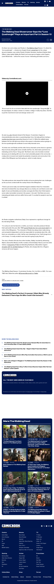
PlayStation (4, 564)
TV (28, 2)
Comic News (5, 535)
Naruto (20, 564)
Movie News (22, 535)
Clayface (21, 543)
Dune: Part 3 (22, 545)
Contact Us (6, 577)
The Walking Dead (6, 29)
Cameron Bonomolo (7, 39)
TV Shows (6, 439)
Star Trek (38, 562)
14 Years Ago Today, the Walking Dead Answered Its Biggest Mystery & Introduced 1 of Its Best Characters (39, 467)
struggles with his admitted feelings (12, 247)
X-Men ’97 (38, 541)
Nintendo (4, 560)
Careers (28, 577)
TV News (38, 535)
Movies (24, 2)
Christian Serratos (6, 280)
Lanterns (38, 545)
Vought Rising (39, 547)
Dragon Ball (22, 558)
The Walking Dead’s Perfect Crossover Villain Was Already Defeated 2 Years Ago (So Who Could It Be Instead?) (25, 294)
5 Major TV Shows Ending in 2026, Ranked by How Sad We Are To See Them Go (14, 511)
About (22, 577)
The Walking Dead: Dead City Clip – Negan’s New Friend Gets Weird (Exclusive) (25, 349)
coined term (34, 50)
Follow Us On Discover (10, 285)
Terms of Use (29, 391)
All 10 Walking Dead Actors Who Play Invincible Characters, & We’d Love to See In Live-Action (28, 355)
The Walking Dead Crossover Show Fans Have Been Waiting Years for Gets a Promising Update (39, 489)
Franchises (40, 553)
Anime (38, 2)
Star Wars (38, 560)
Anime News (22, 556)
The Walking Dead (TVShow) (17, 280)
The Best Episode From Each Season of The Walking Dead (12, 442)
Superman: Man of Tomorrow (26, 549)
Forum (26, 4)
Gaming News (5, 556)
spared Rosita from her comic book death (36, 228)
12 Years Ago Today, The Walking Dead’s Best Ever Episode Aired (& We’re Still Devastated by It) (14, 489)
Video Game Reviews (7, 558)
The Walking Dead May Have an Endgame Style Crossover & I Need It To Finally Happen (39, 511)
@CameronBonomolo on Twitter (28, 273)
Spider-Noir (39, 539)
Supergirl (21, 539)
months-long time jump (9, 139)
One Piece (21, 568)
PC (2, 566)
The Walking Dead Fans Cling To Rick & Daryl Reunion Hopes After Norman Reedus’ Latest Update (28, 367)
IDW (3, 545)
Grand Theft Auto (40, 566)
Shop (20, 572)
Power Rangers (40, 564)
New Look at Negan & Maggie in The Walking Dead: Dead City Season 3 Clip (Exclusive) (28, 361)
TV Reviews (39, 537)
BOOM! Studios (5, 547)
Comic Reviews (5, 537)
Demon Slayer (22, 560)
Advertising (14, 577)
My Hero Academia (23, 566)
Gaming (32, 2)
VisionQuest (39, 549)
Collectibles (19, 4)
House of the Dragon (41, 543)
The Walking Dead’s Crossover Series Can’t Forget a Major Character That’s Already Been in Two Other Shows (39, 443)
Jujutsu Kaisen (22, 562)
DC (2, 541)
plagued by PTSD (13, 245)
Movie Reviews (22, 537)
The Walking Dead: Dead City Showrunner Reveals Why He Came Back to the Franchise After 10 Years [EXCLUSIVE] (27, 343)
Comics (18, 2)
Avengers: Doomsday (24, 547)
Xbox (3, 562)
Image (3, 543)
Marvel (3, 539)
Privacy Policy (43, 391)
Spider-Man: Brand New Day (25, 541)
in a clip (9, 135)
